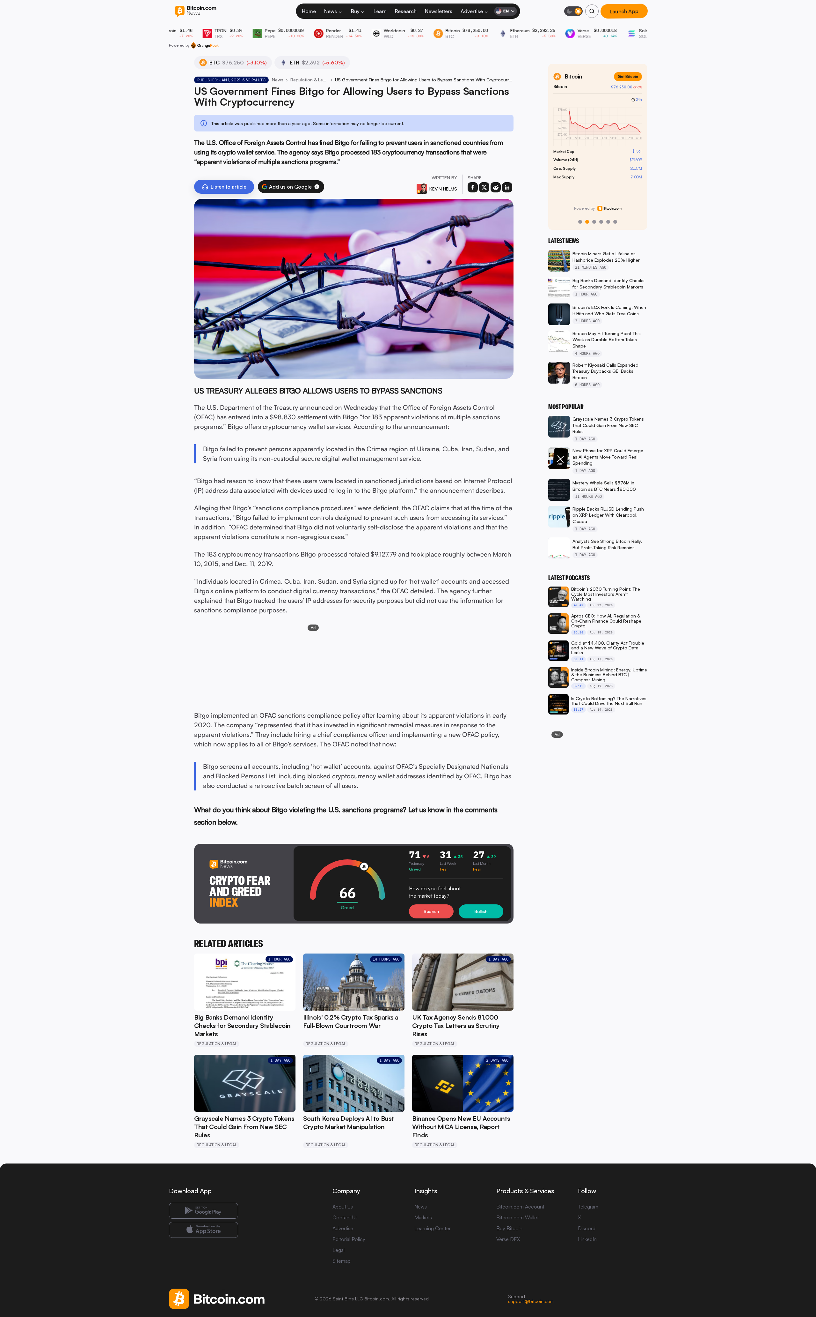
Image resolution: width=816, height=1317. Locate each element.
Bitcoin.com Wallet (517, 1217)
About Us (342, 1206)
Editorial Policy (348, 1239)
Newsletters (438, 11)
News (330, 11)
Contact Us (345, 1217)
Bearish (431, 911)
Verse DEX (508, 1239)
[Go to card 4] (601, 222)
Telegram (588, 1206)
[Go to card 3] (594, 222)
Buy (355, 11)
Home (309, 11)
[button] (317, 187)
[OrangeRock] (205, 45)
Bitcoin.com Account (520, 1206)
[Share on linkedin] (507, 187)
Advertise (472, 11)
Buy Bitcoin (509, 1228)
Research (406, 11)
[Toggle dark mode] (573, 11)
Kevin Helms (443, 188)
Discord (586, 1228)
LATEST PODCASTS (569, 578)
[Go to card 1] (580, 222)
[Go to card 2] (587, 222)
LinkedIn (587, 1239)
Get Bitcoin (628, 76)
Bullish (480, 911)
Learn (380, 11)
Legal (338, 1250)
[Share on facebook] (473, 187)
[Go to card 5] (608, 222)
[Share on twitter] (484, 187)
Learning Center (432, 1228)
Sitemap (341, 1261)
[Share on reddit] (496, 187)
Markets (423, 1217)
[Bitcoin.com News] (195, 11)
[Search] (592, 11)
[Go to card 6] (615, 222)
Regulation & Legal (309, 79)
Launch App (624, 11)
